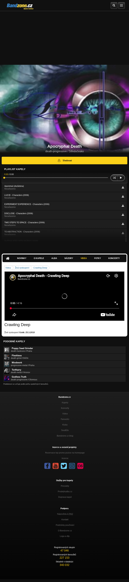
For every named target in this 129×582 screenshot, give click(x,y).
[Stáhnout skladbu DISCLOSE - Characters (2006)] (123, 215)
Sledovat (67, 160)
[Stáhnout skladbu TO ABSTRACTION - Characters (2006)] (123, 233)
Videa (84, 258)
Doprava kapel (65, 497)
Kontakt (64, 519)
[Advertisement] (64, 36)
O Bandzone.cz (65, 530)
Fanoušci (65, 419)
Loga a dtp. (65, 536)
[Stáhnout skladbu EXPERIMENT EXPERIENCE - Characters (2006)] (123, 206)
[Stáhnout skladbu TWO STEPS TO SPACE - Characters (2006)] (123, 224)
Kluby (65, 425)
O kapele (39, 258)
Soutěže (65, 430)
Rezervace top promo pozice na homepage (65, 453)
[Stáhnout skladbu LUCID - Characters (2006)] (123, 196)
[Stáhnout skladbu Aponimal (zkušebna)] (123, 187)
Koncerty (114, 258)
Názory (68, 258)
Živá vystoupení (22, 268)
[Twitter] (64, 466)
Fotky (97, 258)
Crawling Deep (40, 268)
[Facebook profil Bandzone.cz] (47, 466)
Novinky (21, 258)
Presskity (65, 486)
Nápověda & (65, 514)
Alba (54, 258)
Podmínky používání (65, 525)
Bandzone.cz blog (65, 436)
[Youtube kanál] (56, 466)
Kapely (65, 402)
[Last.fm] (80, 466)
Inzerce (65, 458)
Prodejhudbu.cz (65, 491)
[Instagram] (72, 466)
